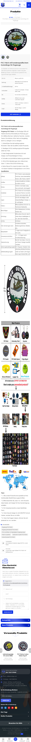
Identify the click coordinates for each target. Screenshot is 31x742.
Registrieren (27, 1)
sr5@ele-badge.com (12, 676)
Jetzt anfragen (14, 114)
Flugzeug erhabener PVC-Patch (10, 529)
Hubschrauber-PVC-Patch (8, 537)
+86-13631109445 (11, 672)
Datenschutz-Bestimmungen (15, 732)
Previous (1, 650)
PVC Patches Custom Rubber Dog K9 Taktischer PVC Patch (22, 655)
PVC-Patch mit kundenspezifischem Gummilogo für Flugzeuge (15, 584)
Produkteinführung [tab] (8, 120)
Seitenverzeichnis (19, 730)
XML (26, 730)
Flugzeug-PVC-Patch (7, 527)
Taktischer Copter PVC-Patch (20, 534)
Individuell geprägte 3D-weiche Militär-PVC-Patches (8, 655)
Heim (12, 17)
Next (30, 650)
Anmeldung (19, 1)
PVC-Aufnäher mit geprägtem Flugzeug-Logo (13, 532)
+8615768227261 (13, 679)
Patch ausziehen (6, 534)
